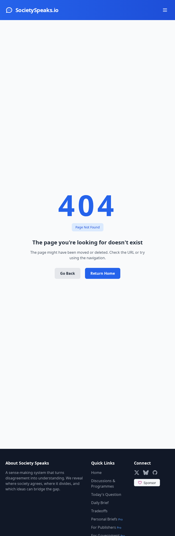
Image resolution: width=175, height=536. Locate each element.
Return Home (102, 273)
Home (96, 472)
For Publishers (106, 527)
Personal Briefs (107, 519)
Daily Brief (100, 502)
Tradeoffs (99, 510)
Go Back (67, 273)
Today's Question (106, 494)
